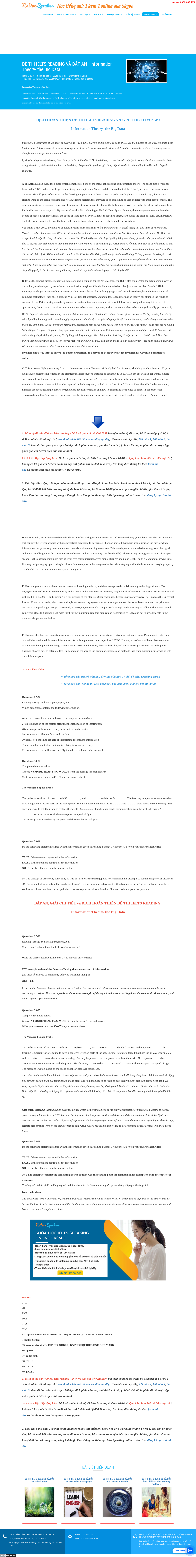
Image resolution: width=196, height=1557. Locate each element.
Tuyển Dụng (166, 14)
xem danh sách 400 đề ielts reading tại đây (83, 439)
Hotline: (183, 2)
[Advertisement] (80, 35)
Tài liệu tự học (42, 76)
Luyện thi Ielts (59, 76)
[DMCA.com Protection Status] (8, 1555)
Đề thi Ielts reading (78, 76)
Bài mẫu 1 (145, 439)
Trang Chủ (48, 14)
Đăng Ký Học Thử (150, 14)
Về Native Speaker (65, 14)
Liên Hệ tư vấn (133, 14)
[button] (39, 1480)
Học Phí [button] (98, 14)
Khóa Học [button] (84, 14)
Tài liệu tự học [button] (114, 14)
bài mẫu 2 (159, 439)
